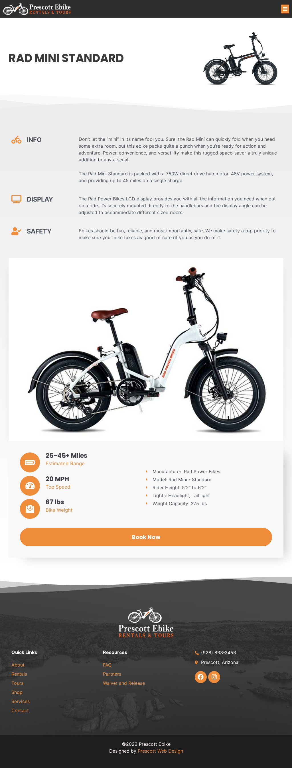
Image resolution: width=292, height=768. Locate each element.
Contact (20, 710)
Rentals (19, 674)
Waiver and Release (124, 683)
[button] (285, 9)
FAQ (107, 665)
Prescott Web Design (160, 751)
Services (20, 701)
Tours (17, 683)
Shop (17, 692)
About (18, 665)
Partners (112, 674)
